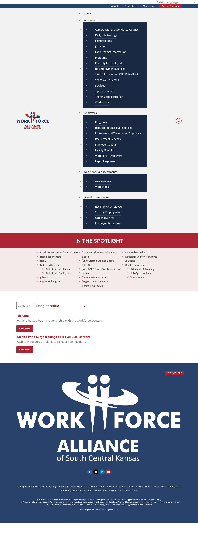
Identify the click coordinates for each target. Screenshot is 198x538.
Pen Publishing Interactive (107, 509)
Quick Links (149, 6)
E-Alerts (62, 486)
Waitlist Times (123, 490)
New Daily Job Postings (46, 486)
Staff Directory (152, 486)
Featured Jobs (100, 490)
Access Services (170, 6)
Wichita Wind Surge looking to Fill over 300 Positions (53, 337)
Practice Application (95, 486)
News (111, 490)
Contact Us (131, 6)
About (114, 6)
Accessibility (156, 499)
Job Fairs (22, 316)
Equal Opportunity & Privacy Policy (136, 499)
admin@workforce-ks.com (140, 504)
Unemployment (25, 486)
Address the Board (170, 486)
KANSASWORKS (76, 486)
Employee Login (174, 372)
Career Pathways (135, 486)
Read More (24, 328)
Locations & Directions (111, 499)
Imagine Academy (116, 486)
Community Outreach (70, 490)
